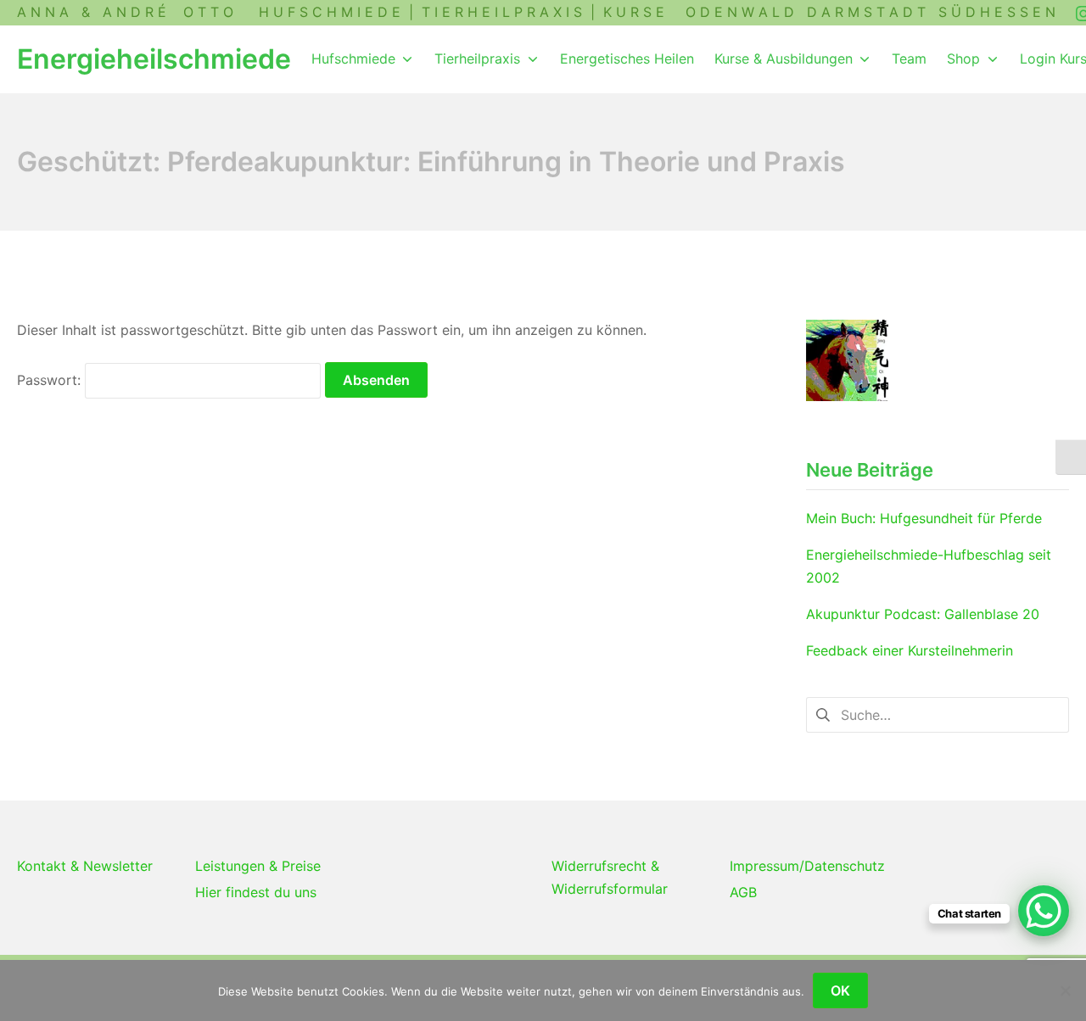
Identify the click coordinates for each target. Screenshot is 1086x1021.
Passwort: (51, 379)
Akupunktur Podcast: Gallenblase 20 (922, 613)
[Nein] (1064, 990)
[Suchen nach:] (937, 713)
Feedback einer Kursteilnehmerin (909, 650)
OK (840, 990)
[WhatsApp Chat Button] (1043, 910)
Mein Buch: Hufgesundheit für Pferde (924, 518)
